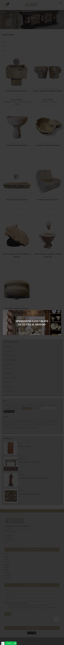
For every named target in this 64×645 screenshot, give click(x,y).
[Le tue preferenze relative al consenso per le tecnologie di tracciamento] (2, 643)
